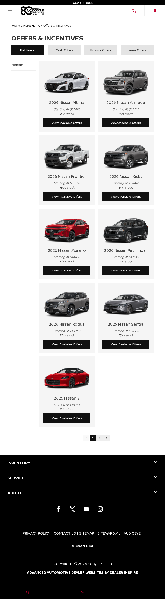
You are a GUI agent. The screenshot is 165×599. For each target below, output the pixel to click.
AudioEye (132, 533)
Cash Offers (64, 50)
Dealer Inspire (124, 572)
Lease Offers (137, 50)
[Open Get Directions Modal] (154, 10)
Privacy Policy (36, 533)
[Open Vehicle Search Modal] (27, 592)
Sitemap (86, 533)
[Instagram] (100, 509)
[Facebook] (58, 509)
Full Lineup (28, 50)
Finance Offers (100, 50)
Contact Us (65, 533)
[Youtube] (86, 509)
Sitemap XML (109, 533)
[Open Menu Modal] (10, 10)
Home (36, 25)
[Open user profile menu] (137, 592)
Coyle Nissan (101, 563)
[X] (72, 509)
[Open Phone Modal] (134, 10)
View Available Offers (67, 123)
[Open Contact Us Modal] (82, 592)
